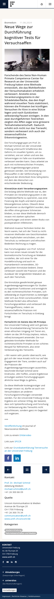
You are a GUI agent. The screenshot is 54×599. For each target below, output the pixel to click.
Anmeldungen (9, 590)
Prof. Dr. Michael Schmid (17, 482)
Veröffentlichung (13, 425)
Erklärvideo (25, 435)
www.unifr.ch (8, 557)
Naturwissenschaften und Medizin (21, 533)
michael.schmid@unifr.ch (17, 488)
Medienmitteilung (13, 530)
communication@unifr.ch (17, 515)
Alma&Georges (12, 572)
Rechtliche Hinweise (19, 596)
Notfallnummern (34, 596)
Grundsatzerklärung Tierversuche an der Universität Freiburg (26, 449)
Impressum (6, 596)
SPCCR (18, 441)
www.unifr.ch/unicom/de (17, 518)
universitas (10, 580)
